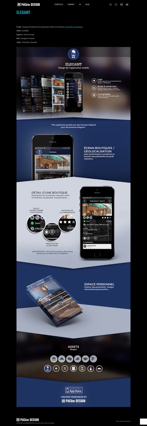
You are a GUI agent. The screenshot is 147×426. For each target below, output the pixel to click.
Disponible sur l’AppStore (74, 27)
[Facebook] (121, 4)
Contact (71, 4)
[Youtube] (127, 4)
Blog (87, 4)
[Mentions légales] (93, 3)
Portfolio (59, 4)
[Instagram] (110, 4)
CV (80, 4)
